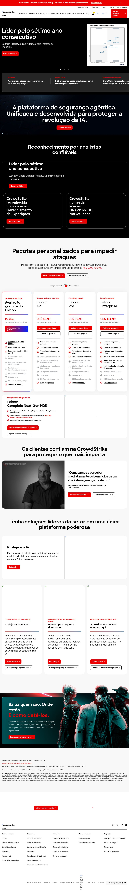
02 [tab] (56, 482)
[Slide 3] (68, 69)
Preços (79, 13)
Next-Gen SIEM (27, 417)
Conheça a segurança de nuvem (18, 668)
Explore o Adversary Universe (20, 737)
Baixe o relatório (96, 3)
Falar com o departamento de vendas (22, 428)
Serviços (32, 13)
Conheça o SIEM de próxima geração (105, 668)
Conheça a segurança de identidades (62, 668)
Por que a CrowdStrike (56, 13)
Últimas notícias (12, 662)
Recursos (70, 13)
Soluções (41, 13)
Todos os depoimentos (103, 495)
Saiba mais (13, 567)
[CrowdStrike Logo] (8, 13)
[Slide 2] (64, 69)
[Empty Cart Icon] (105, 13)
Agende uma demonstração (18, 434)
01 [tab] (56, 477)
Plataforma (21, 13)
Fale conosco (66, 808)
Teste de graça (47, 334)
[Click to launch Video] (33, 485)
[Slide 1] (60, 69)
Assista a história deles (78, 495)
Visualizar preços (85, 808)
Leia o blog (53, 662)
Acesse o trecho (14, 221)
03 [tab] (56, 487)
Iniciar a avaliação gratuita (13, 329)
